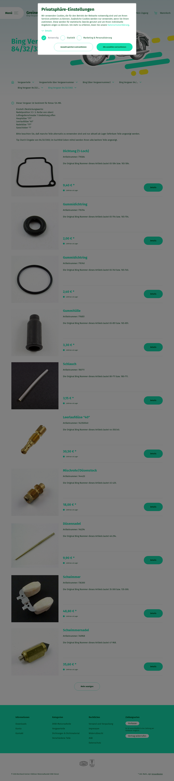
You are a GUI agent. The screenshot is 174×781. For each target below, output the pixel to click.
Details (48, 30)
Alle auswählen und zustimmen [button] (114, 47)
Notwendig (53, 37)
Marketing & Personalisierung (97, 37)
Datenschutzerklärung (118, 25)
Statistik (71, 37)
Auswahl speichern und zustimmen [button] (73, 47)
